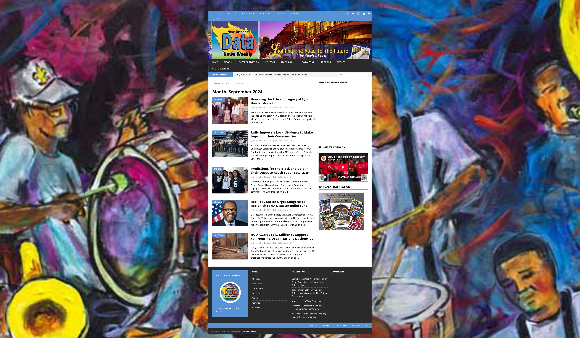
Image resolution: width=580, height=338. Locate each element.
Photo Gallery (220, 68)
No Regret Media (251, 331)
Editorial (281, 13)
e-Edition (215, 19)
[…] (265, 122)
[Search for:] (353, 74)
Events (341, 62)
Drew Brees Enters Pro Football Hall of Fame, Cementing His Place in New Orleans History (309, 281)
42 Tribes (326, 62)
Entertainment (247, 62)
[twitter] (353, 13)
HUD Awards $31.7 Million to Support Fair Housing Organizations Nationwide (282, 237)
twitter (326, 325)
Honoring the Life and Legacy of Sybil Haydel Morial (280, 101)
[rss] (369, 13)
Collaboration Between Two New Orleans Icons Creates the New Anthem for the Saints (310, 293)
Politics (270, 62)
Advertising (265, 13)
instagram (341, 325)
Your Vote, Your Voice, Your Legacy (307, 301)
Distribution (248, 13)
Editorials (287, 62)
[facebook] (347, 13)
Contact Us (231, 13)
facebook (312, 325)
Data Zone (308, 62)
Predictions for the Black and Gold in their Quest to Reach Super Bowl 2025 (280, 171)
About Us (215, 13)
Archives (295, 13)
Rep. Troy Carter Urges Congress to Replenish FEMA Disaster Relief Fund (279, 204)
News (227, 62)
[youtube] (363, 13)
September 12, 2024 (262, 107)
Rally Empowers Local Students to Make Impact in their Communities (282, 134)
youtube (356, 325)
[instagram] (358, 13)
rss (367, 325)
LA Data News (281, 107)
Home (214, 62)
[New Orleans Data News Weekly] (290, 57)
